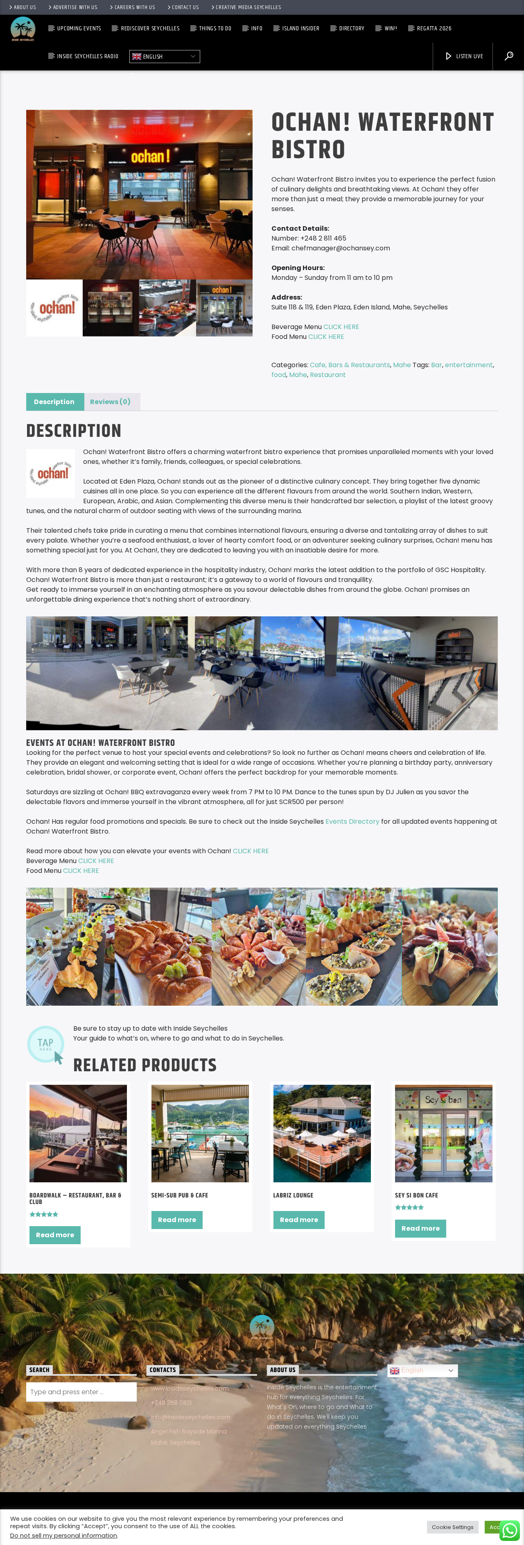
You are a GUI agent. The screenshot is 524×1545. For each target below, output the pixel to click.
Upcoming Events (79, 28)
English (152, 56)
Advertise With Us (75, 7)
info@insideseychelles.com (190, 1417)
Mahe (402, 365)
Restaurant (328, 374)
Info (256, 28)
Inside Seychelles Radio (87, 56)
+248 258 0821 (171, 1403)
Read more (55, 1235)
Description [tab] (54, 402)
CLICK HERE (252, 851)
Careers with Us (135, 7)
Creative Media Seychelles (248, 7)
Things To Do (215, 28)
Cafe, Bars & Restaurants (350, 365)
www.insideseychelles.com (190, 1388)
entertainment (469, 365)
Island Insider (300, 28)
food (278, 374)
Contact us (185, 7)
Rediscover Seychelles (150, 28)
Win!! (391, 28)
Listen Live (469, 56)
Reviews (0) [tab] (110, 402)
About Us (25, 7)
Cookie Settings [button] (453, 1527)
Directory (352, 28)
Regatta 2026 (434, 28)
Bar (436, 365)
